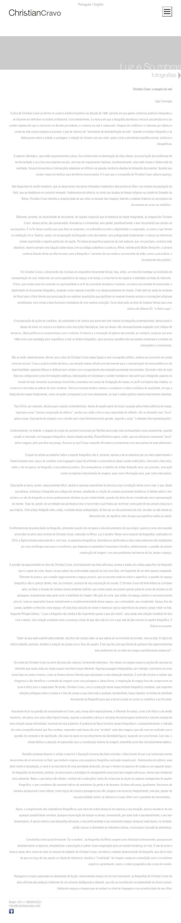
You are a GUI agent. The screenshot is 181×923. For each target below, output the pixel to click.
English (98, 4)
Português (84, 4)
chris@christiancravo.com (24, 906)
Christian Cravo (35, 12)
